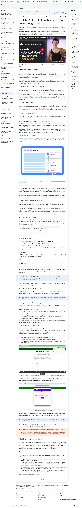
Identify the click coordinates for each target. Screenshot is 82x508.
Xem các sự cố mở (19, 497)
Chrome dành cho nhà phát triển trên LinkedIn (68, 499)
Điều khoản (18, 505)
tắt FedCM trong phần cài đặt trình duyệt (36, 341)
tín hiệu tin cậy (28, 130)
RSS (60, 501)
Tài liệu (18, 1)
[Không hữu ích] (65, 17)
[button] (7, 64)
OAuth (51, 106)
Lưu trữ (39, 499)
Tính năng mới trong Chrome (42, 1)
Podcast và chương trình (42, 501)
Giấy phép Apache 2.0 (23, 485)
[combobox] (57, 1)
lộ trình (23, 474)
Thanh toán (29, 7)
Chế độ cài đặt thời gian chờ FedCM (28, 339)
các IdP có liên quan (62, 219)
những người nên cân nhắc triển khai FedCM (43, 27)
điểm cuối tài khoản (59, 316)
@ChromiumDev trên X (64, 495)
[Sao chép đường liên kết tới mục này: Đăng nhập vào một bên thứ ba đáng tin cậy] (42, 303)
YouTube (61, 497)
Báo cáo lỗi (18, 495)
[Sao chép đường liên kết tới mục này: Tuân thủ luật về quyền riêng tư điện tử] (43, 439)
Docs (2, 5)
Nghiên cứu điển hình (27, 1)
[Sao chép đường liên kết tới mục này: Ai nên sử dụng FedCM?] (34, 238)
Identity (8, 5)
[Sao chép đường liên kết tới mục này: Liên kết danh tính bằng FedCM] (36, 102)
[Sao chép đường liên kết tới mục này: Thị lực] (24, 452)
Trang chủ (20, 16)
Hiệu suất (3, 7)
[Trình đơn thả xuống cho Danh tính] (24, 7)
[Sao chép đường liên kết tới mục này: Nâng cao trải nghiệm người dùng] (37, 135)
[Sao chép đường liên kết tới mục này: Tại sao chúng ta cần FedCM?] (38, 113)
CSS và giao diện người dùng (12, 7)
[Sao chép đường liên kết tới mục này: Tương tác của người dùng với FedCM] (42, 288)
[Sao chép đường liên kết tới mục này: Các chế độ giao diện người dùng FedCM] (40, 325)
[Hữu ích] (64, 17)
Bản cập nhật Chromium (42, 495)
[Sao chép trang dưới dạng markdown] (41, 24)
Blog (34, 1)
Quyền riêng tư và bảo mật (38, 7)
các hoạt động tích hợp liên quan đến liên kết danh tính (31, 97)
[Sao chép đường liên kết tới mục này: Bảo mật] (24, 186)
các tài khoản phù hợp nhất (59, 211)
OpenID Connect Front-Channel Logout (38, 276)
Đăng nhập (78, 1)
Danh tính (21, 7)
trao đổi (29, 109)
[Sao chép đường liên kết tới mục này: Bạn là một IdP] (27, 252)
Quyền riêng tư (24, 505)
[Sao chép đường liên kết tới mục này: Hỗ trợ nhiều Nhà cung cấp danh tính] (38, 217)
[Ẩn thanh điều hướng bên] (13, 506)
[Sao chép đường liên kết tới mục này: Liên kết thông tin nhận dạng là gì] (39, 69)
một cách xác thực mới (35, 64)
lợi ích (28, 27)
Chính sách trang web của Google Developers (50, 485)
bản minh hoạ (50, 293)
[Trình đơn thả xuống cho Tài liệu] (21, 1)
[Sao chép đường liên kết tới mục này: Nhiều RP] (24, 259)
